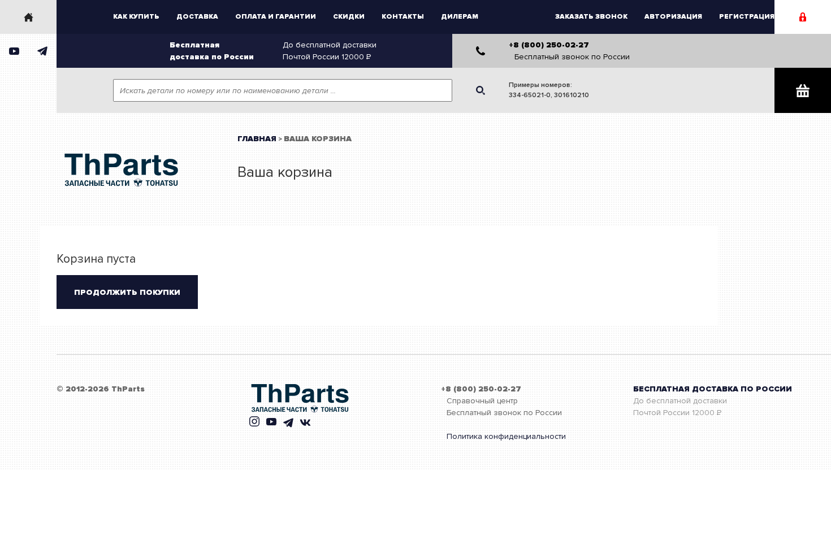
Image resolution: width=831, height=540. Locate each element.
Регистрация (746, 16)
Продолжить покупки (127, 292)
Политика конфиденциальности (506, 436)
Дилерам (459, 16)
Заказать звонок (591, 16)
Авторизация (673, 16)
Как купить (136, 16)
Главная (256, 138)
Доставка (197, 16)
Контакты (403, 16)
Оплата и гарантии (275, 16)
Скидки (349, 16)
